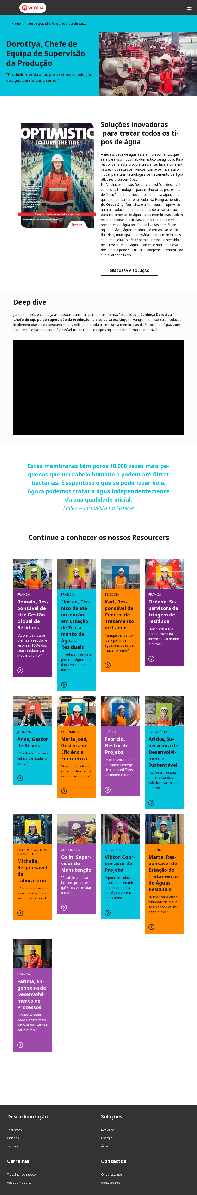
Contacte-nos (110, 1182)
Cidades (13, 1138)
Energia (106, 1138)
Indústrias (14, 1130)
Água (105, 1146)
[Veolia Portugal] (33, 8)
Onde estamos (111, 1174)
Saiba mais (32, 618)
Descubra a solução (130, 270)
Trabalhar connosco (21, 1174)
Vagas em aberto (19, 1182)
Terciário (13, 1146)
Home (16, 23)
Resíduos (107, 1130)
